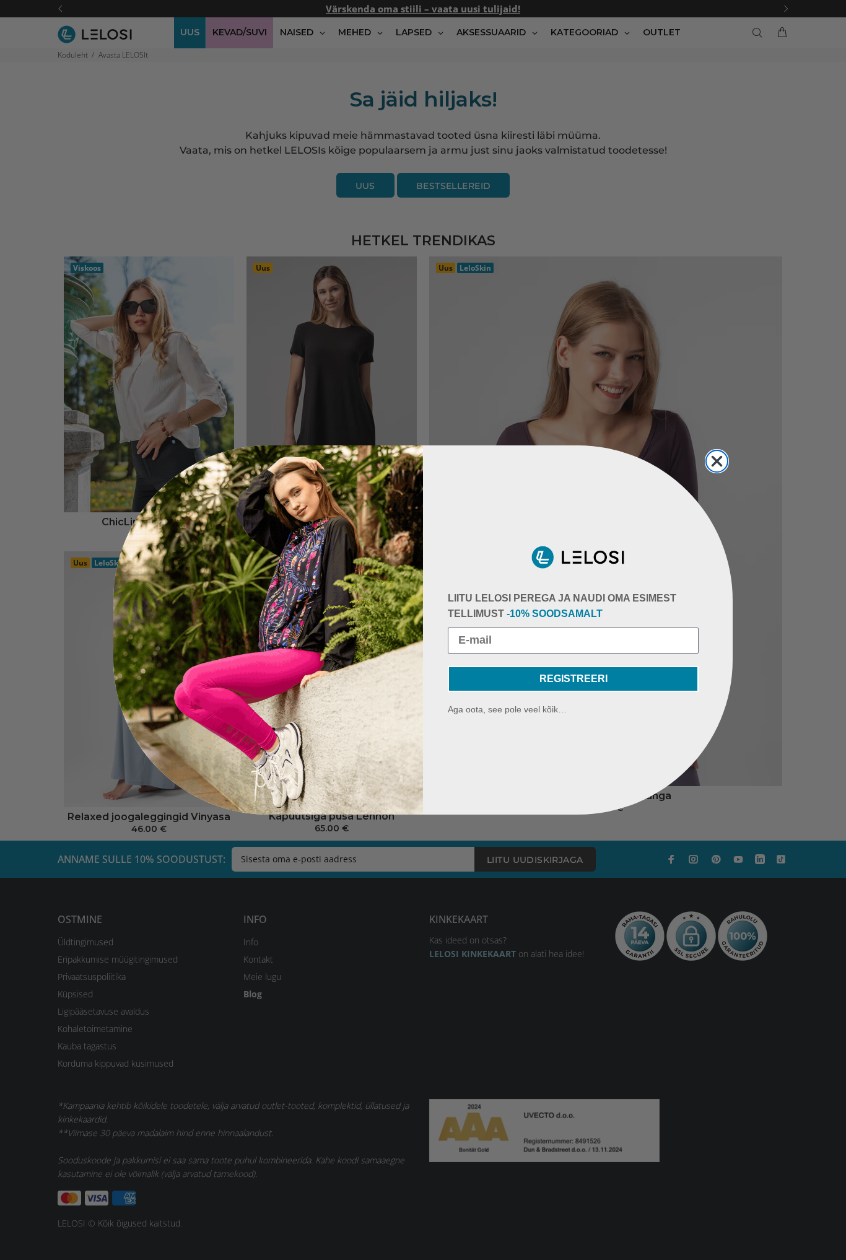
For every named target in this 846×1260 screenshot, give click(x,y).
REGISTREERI (573, 678)
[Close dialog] (717, 461)
